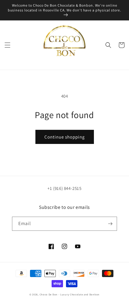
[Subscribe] (110, 224)
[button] (7, 45)
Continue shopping (64, 137)
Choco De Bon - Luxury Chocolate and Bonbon (70, 294)
